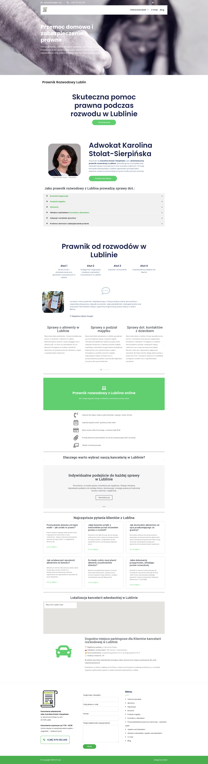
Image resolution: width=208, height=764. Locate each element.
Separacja (132, 707)
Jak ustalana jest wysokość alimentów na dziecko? (61, 561)
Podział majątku (57, 201)
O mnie (154, 10)
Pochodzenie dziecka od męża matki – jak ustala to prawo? (62, 526)
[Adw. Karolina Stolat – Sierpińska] (45, 9)
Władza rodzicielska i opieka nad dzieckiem (145, 733)
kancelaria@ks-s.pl (53, 3)
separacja (63, 196)
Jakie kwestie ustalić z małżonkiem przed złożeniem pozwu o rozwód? (103, 527)
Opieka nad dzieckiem (136, 729)
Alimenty (54, 207)
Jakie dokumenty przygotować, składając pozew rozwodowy (142, 562)
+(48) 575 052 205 (77, 2)
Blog (162, 10)
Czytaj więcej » (52, 547)
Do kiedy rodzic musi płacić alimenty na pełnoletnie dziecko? (102, 562)
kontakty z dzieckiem (79, 212)
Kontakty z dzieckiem (136, 718)
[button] (44, 345)
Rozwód (53, 196)
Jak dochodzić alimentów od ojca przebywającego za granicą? (144, 527)
